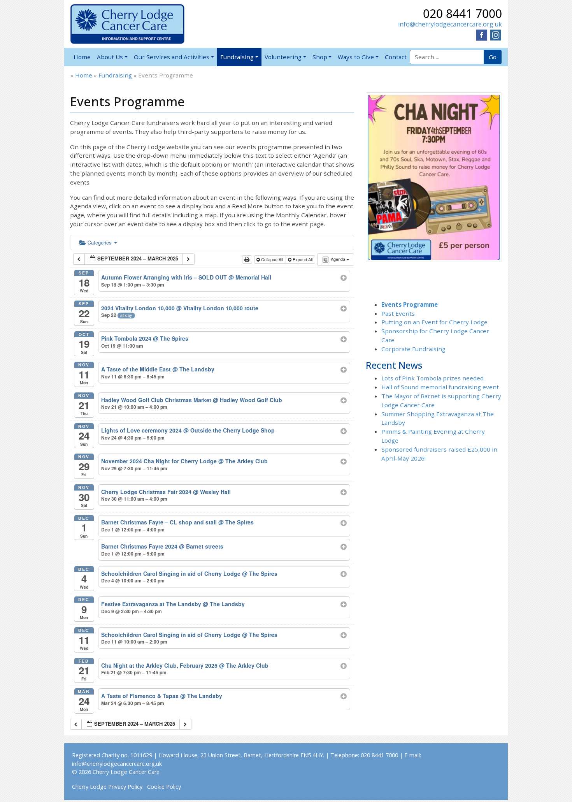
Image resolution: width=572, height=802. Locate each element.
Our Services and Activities (171, 57)
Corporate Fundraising (413, 349)
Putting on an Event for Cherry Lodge (434, 322)
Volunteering (283, 57)
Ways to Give (356, 57)
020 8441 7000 (462, 13)
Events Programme (409, 304)
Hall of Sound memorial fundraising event (440, 387)
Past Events (398, 313)
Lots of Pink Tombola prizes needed (432, 378)
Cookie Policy (164, 786)
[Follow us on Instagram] (496, 34)
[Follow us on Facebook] (481, 34)
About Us (110, 57)
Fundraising (237, 57)
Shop (319, 57)
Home (82, 57)
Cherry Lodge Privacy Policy (107, 786)
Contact (396, 57)
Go (493, 57)
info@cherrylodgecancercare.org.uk (450, 24)
